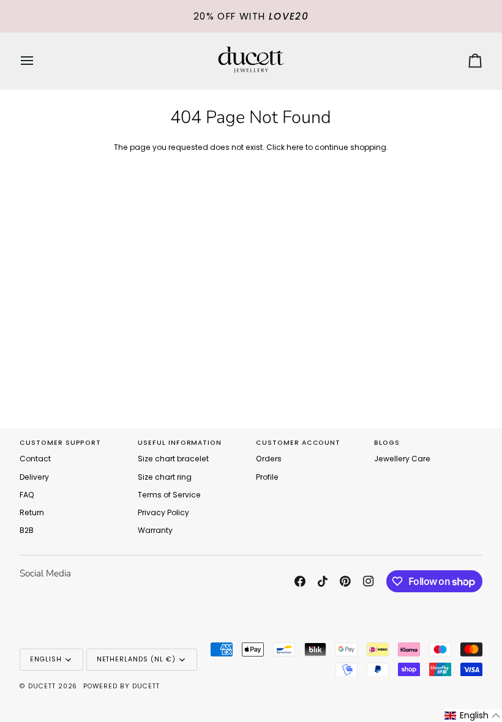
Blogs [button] (387, 442)
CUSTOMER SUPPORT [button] (60, 442)
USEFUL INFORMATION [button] (180, 442)
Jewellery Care (402, 458)
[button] (472, 715)
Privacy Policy (163, 512)
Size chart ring (165, 477)
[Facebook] (299, 581)
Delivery (34, 477)
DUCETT (42, 686)
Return (32, 512)
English (46, 659)
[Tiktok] (323, 581)
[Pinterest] (345, 581)
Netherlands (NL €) (136, 659)
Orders (269, 458)
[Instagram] (368, 581)
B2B (27, 530)
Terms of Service (169, 494)
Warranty (155, 530)
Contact (35, 458)
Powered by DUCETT (121, 686)
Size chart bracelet (173, 458)
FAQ (27, 494)
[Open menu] (38, 60)
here (295, 147)
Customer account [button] (298, 442)
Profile (267, 477)
